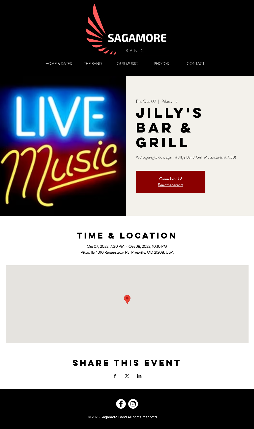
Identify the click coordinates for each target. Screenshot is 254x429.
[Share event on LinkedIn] (139, 376)
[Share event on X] (127, 376)
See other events (170, 185)
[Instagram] (133, 404)
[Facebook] (121, 404)
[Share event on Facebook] (115, 376)
